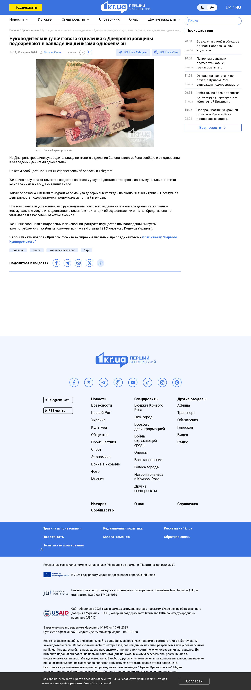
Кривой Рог (100, 412)
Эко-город (143, 417)
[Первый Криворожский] (125, 7)
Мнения (97, 479)
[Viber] (78, 263)
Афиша (183, 405)
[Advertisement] (95, 301)
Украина (98, 420)
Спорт (96, 449)
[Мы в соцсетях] (74, 382)
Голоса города (146, 467)
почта (36, 250)
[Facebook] (56, 263)
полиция (18, 250)
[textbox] (210, 21)
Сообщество (102, 510)
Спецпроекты (73, 19)
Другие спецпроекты (145, 488)
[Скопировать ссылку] (100, 263)
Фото (95, 471)
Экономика (101, 457)
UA (229, 7)
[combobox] (210, 21)
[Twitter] (89, 263)
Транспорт (186, 412)
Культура (99, 427)
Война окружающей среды (145, 440)
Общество (99, 435)
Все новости (210, 127)
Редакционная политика (123, 528)
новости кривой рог (62, 250)
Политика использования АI (62, 547)
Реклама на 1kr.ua (178, 528)
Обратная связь (177, 537)
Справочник (109, 19)
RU (238, 7)
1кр (86, 250)
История (45, 19)
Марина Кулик (52, 52)
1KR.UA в (135, 52)
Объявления (187, 420)
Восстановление (148, 460)
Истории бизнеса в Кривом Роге (148, 476)
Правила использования (62, 528)
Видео (182, 435)
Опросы (141, 452)
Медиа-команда (116, 537)
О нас (134, 19)
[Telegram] (67, 263)
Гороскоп (185, 427)
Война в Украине (105, 464)
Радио (182, 442)
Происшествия (103, 442)
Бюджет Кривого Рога (148, 407)
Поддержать (26, 7)
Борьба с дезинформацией (149, 426)
